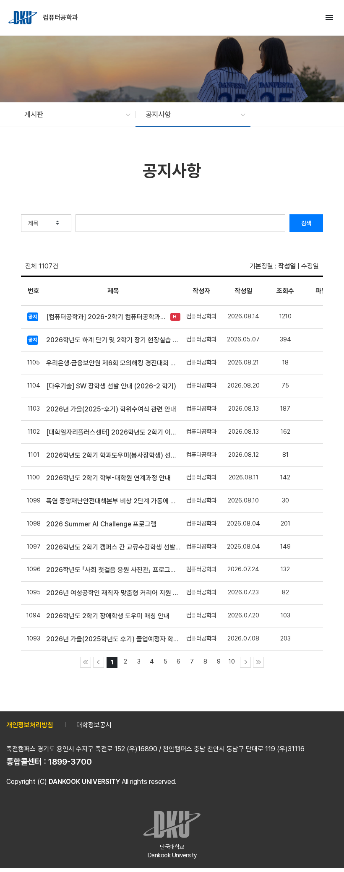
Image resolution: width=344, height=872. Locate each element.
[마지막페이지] (258, 662)
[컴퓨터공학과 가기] (23, 17)
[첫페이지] (85, 662)
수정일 (310, 266)
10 (232, 661)
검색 (306, 223)
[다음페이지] (245, 662)
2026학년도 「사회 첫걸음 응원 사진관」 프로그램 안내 (113, 570)
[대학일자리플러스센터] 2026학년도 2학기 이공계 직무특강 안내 (113, 432)
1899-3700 (70, 762)
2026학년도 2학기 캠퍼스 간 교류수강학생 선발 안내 (113, 547)
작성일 (287, 266)
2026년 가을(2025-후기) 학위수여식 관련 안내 (111, 409)
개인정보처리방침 (29, 725)
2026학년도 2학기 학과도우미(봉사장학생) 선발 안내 (113, 455)
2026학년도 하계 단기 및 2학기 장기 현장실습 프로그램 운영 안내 (113, 340)
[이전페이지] (98, 662)
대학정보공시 (94, 725)
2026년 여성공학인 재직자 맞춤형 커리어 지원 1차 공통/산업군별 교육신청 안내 (113, 593)
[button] (73, 114)
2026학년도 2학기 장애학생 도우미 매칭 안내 (107, 616)
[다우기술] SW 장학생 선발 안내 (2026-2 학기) (111, 386)
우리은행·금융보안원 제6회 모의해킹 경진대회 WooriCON (113, 363)
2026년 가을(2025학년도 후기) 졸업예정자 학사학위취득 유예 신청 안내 (113, 639)
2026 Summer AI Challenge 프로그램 (101, 524)
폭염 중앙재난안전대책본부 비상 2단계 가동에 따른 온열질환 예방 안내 (113, 501)
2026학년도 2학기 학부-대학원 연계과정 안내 (108, 478)
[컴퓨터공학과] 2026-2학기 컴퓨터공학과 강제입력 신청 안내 (106, 317)
